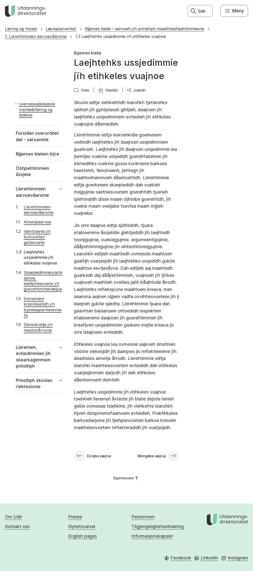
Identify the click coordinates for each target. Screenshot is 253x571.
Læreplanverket (61, 28)
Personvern (143, 516)
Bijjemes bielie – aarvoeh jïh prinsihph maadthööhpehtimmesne (144, 28)
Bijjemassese (123, 478)
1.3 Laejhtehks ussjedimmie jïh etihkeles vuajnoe (120, 36)
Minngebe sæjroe (152, 456)
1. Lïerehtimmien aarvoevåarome (36, 36)
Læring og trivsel (21, 28)
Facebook (180, 557)
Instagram (238, 557)
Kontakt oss (17, 526)
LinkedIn (209, 557)
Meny (238, 10)
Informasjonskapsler (152, 536)
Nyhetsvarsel (81, 526)
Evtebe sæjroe (99, 456)
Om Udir (13, 516)
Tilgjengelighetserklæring (157, 526)
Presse (75, 516)
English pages (82, 536)
